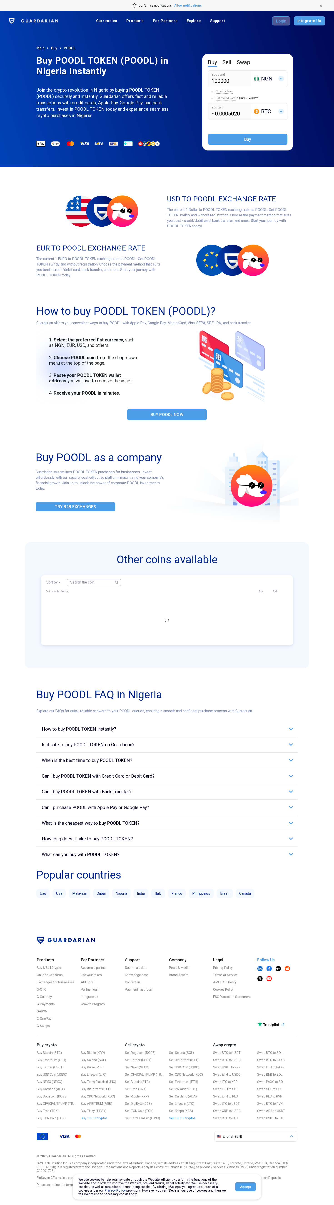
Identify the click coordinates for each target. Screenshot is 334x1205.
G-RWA (42, 1011)
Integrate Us (309, 21)
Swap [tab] (243, 62)
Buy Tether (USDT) (50, 1067)
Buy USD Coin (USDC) (52, 1074)
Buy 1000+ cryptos (94, 1118)
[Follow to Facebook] (269, 969)
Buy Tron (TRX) (48, 1111)
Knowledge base (137, 975)
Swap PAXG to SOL (270, 1082)
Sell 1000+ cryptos (182, 1118)
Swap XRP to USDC (227, 1111)
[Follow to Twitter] (260, 979)
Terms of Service (225, 975)
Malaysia (79, 893)
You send (218, 74)
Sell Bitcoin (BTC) (137, 1082)
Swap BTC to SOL (269, 1053)
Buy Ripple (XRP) (93, 1053)
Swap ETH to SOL (225, 1089)
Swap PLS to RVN (269, 1096)
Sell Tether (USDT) (138, 1060)
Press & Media (179, 968)
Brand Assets (178, 975)
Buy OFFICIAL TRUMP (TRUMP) (56, 1103)
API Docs (87, 982)
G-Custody (44, 997)
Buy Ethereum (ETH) (51, 1060)
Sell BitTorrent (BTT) (184, 1060)
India (141, 893)
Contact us (132, 982)
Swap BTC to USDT (227, 1053)
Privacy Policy (223, 968)
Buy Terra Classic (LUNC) (98, 1082)
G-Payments (46, 1004)
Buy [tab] (212, 62)
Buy (54, 48)
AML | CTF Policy (225, 982)
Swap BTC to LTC (225, 1118)
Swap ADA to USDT (271, 1111)
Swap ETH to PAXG (270, 1067)
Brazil (224, 893)
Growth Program (93, 1004)
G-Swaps (43, 1026)
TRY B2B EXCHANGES (75, 506)
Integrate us (89, 997)
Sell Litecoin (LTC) (181, 1103)
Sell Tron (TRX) (136, 1089)
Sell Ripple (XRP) (137, 1096)
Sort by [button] (52, 582)
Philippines (201, 893)
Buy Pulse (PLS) (92, 1067)
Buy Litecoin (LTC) (93, 1074)
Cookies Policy (223, 989)
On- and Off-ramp (50, 975)
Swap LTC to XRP (225, 1082)
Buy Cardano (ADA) (51, 1089)
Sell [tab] (226, 62)
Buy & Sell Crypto (49, 968)
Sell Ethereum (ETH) (183, 1082)
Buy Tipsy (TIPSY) (94, 1111)
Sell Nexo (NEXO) (137, 1067)
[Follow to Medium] (278, 969)
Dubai (101, 893)
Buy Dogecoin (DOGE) (52, 1096)
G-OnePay (44, 1018)
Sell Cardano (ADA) (183, 1096)
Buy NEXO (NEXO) (49, 1082)
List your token (91, 975)
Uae (43, 893)
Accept (245, 1187)
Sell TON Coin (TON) (139, 1111)
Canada (245, 893)
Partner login (90, 989)
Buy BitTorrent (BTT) (96, 1089)
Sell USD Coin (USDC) (184, 1067)
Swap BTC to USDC (227, 1060)
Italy (158, 893)
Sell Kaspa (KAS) (181, 1111)
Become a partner (94, 968)
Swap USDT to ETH (270, 1118)
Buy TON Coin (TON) (51, 1118)
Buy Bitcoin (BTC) (49, 1053)
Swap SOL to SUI (269, 1089)
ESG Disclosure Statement (232, 997)
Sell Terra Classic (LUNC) (142, 1118)
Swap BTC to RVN (270, 1103)
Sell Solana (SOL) (181, 1053)
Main (40, 48)
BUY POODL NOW (167, 414)
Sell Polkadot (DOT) (183, 1089)
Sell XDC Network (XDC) (186, 1074)
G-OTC (41, 989)
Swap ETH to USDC (226, 1074)
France (177, 893)
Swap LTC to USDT (226, 1103)
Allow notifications (188, 5)
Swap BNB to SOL (269, 1074)
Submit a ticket (136, 968)
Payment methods (138, 989)
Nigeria (121, 893)
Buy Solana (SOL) (93, 1060)
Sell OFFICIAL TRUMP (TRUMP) (144, 1074)
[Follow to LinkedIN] (260, 969)
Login (281, 21)
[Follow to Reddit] (287, 969)
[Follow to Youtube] (269, 979)
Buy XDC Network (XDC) (98, 1096)
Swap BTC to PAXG (271, 1060)
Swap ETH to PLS (225, 1096)
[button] (167, 729)
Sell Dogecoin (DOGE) (140, 1053)
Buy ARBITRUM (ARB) (96, 1103)
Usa (59, 893)
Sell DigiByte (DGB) (138, 1103)
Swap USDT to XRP (227, 1067)
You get (217, 107)
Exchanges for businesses (55, 982)
